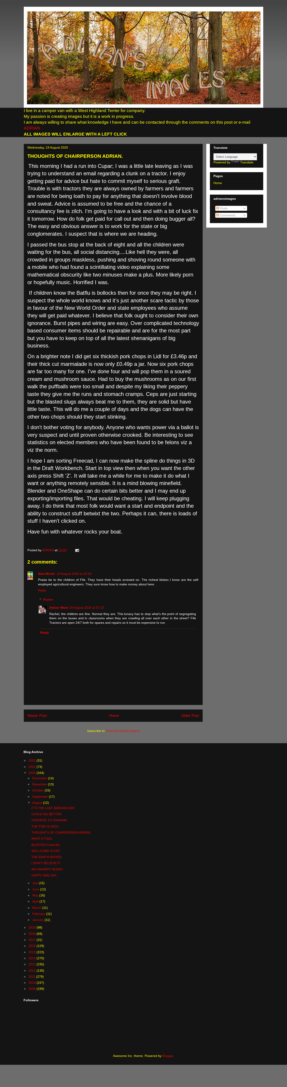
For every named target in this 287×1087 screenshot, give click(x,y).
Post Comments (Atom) (123, 731)
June (36, 889)
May (35, 895)
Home (114, 716)
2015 (32, 952)
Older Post (190, 716)
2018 (32, 933)
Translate (246, 162)
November (40, 784)
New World (46, 573)
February (39, 914)
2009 (32, 988)
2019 (32, 927)
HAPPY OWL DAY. (44, 875)
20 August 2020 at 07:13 (86, 607)
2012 (32, 970)
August (37, 802)
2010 (32, 982)
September (40, 796)
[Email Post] (76, 550)
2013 (32, 964)
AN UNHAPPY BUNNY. (47, 869)
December (40, 778)
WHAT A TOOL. (42, 838)
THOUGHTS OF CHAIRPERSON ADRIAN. (61, 832)
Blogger (167, 1056)
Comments (227, 215)
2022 (32, 760)
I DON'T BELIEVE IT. (46, 863)
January (38, 920)
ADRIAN (32, 128)
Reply (42, 590)
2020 (32, 773)
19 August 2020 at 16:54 (74, 573)
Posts (223, 208)
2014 (32, 958)
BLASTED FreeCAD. (46, 845)
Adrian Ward (58, 607)
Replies (48, 599)
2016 (32, 946)
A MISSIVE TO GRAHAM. (49, 820)
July (35, 883)
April (35, 901)
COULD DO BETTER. (46, 814)
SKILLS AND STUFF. (46, 851)
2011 (32, 976)
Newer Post (37, 716)
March (37, 907)
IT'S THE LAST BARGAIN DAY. (53, 808)
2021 (32, 767)
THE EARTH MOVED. (46, 857)
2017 (32, 940)
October (38, 790)
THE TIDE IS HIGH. (45, 826)
